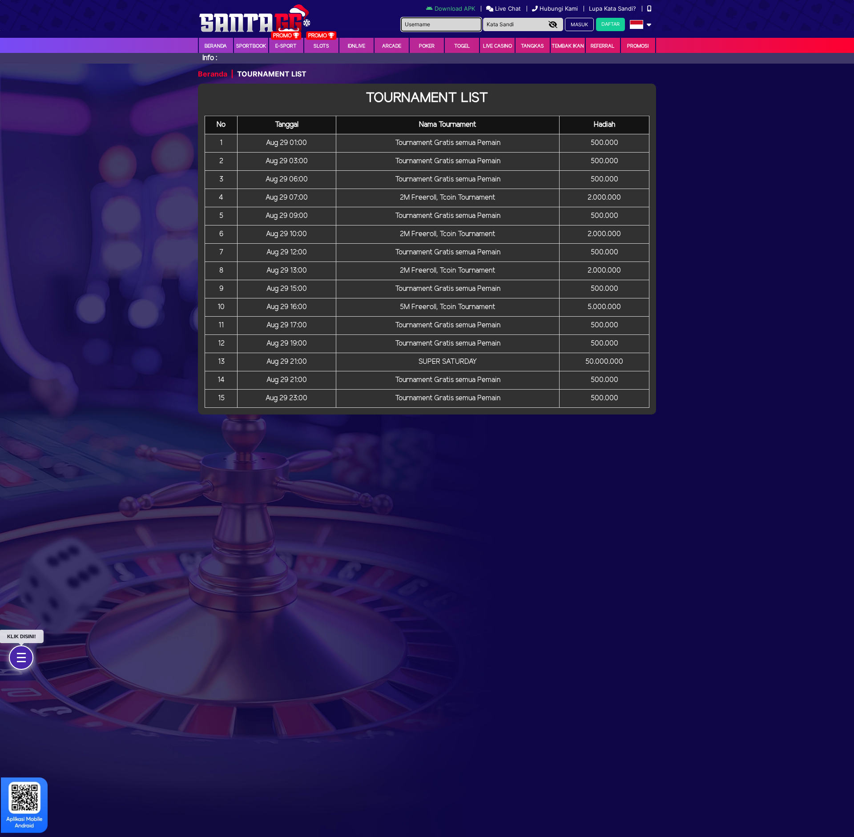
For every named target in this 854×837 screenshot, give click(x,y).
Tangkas (532, 46)
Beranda (216, 46)
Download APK (455, 8)
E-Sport (286, 46)
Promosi (638, 46)
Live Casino (497, 46)
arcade (391, 46)
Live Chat (507, 8)
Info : (209, 58)
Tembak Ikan (568, 46)
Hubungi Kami (559, 8)
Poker (427, 46)
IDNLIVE (356, 46)
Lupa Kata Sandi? (613, 8)
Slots (321, 46)
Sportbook (251, 46)
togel (462, 46)
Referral (603, 46)
